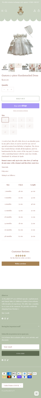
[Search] (7, 10)
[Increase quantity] (12, 89)
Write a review (20, 263)
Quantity (5, 85)
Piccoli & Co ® (10, 391)
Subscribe (20, 353)
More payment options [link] (20, 111)
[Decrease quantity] (3, 89)
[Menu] (2, 10)
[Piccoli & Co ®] (20, 10)
